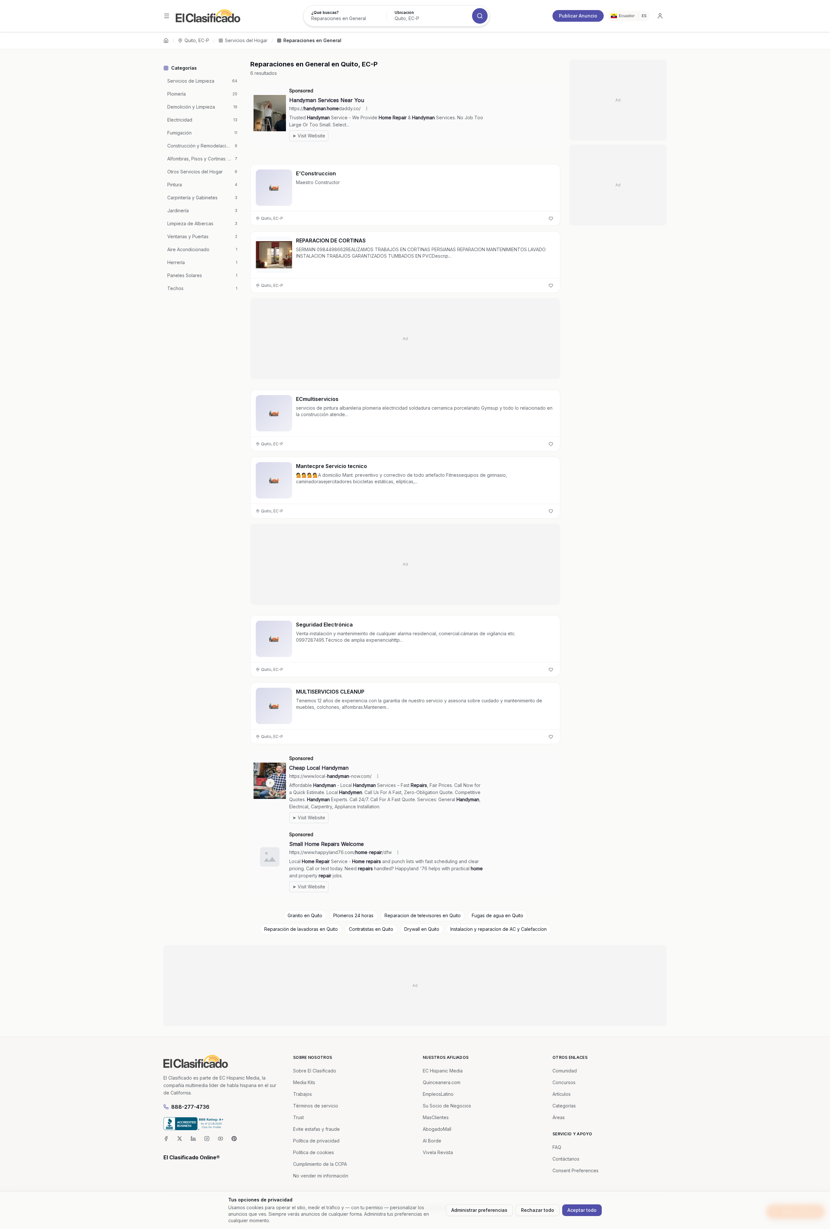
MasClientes (436, 1117)
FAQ (556, 1147)
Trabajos (302, 1094)
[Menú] (166, 15)
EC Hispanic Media (443, 1070)
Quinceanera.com (441, 1082)
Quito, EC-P (196, 40)
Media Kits (304, 1082)
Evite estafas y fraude (316, 1129)
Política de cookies (313, 1152)
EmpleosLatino (438, 1094)
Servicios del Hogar (246, 40)
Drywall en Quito (421, 929)
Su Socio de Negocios (447, 1105)
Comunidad (564, 1070)
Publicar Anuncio (578, 15)
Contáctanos (565, 1159)
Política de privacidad (316, 1140)
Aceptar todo (582, 1210)
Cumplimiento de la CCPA (320, 1164)
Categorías (564, 1105)
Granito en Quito (305, 915)
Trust (298, 1117)
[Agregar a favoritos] (551, 218)
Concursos (563, 1082)
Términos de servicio (315, 1105)
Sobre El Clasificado (314, 1070)
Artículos (561, 1094)
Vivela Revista (438, 1152)
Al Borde (432, 1140)
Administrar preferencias (479, 1210)
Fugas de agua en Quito (497, 915)
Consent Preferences (575, 1170)
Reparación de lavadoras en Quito (301, 929)
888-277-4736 (190, 1107)
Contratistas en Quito (371, 929)
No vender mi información (320, 1175)
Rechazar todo (537, 1210)
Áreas (558, 1117)
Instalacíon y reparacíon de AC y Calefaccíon (498, 929)
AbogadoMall (437, 1129)
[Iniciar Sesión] (660, 15)
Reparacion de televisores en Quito (423, 915)
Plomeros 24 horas (353, 915)
